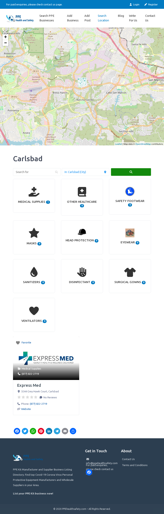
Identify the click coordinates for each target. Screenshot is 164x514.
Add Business (73, 18)
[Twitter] (25, 431)
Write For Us (133, 18)
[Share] (73, 431)
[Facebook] (17, 431)
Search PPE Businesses (46, 18)
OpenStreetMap (143, 143)
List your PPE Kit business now (32, 493)
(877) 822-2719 (30, 373)
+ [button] (5, 36)
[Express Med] (82, 82)
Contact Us (150, 18)
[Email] (65, 431)
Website (26, 409)
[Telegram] (57, 431)
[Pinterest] (41, 431)
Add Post (87, 18)
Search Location (103, 18)
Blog (121, 15)
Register (153, 4)
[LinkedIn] (49, 431)
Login (136, 4)
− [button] (5, 42)
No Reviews (50, 397)
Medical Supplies (31, 368)
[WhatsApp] (33, 431)
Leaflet (118, 143)
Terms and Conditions (135, 465)
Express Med (29, 385)
